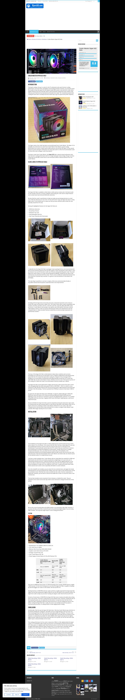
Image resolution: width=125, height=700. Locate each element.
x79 (68, 694)
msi (57, 688)
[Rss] (86, 1)
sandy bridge (62, 692)
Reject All (17, 694)
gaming (65, 683)
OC (67, 688)
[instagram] (91, 1)
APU (62, 681)
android (59, 681)
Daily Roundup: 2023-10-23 (68, 652)
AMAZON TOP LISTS (51, 31)
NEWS (40, 31)
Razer (69, 690)
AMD (56, 681)
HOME (27, 31)
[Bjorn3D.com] (34, 5)
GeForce (54, 685)
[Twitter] (88, 1)
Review (53, 692)
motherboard (54, 688)
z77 (69, 694)
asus (65, 681)
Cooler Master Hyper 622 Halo (89, 102)
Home (29, 39)
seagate (70, 692)
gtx (67, 685)
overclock (55, 690)
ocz (69, 688)
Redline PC (29, 680)
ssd (55, 694)
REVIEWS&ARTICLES (33, 31)
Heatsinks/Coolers (54, 77)
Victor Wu (31, 77)
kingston (68, 686)
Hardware (44, 39)
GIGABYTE (60, 685)
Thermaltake (62, 694)
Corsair (56, 683)
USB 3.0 (65, 694)
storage (57, 694)
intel (56, 686)
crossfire (60, 683)
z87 (71, 694)
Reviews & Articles (36, 39)
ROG (56, 692)
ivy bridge (60, 686)
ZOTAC (53, 695)
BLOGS (44, 31)
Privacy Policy (45, 1)
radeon (65, 690)
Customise (8, 694)
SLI (53, 694)
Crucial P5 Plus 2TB (39, 36)
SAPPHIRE (66, 692)
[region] (17, 690)
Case (68, 681)
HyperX (53, 686)
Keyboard (64, 686)
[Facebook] (87, 1)
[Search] (99, 1)
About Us (39, 1)
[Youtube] (89, 1)
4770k (53, 681)
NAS (60, 688)
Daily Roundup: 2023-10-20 (35, 652)
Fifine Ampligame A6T (88, 96)
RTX (58, 692)
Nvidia (63, 688)
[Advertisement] (75, 6)
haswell (70, 685)
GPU (65, 685)
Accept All (25, 694)
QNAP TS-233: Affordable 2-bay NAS (90, 106)
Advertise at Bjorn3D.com (53, 1)
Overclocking (61, 690)
